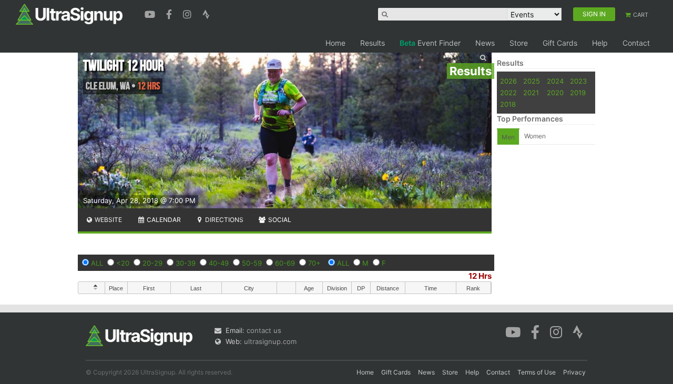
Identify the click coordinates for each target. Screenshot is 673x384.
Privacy (574, 372)
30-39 (186, 263)
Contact (636, 42)
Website (107, 220)
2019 (578, 92)
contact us (264, 330)
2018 (508, 104)
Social (279, 220)
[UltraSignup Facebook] (170, 13)
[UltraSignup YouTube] (151, 13)
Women (535, 136)
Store (518, 42)
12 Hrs (480, 276)
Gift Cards (560, 42)
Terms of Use (536, 372)
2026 (508, 81)
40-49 (219, 263)
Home (335, 42)
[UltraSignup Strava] (206, 13)
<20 (122, 263)
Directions (223, 220)
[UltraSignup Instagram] (188, 13)
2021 (531, 92)
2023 (578, 81)
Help (600, 42)
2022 (508, 92)
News (485, 42)
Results (372, 42)
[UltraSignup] (69, 13)
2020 (555, 92)
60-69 (285, 263)
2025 (531, 81)
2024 (555, 81)
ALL (97, 263)
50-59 (252, 263)
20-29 (152, 263)
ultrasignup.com (270, 341)
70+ (314, 263)
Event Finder (430, 42)
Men (508, 137)
